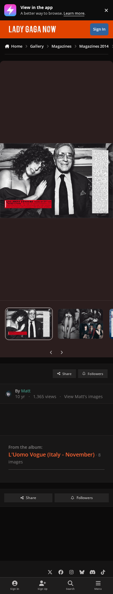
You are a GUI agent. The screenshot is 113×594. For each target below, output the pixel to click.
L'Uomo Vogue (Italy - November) (51, 454)
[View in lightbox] (56, 180)
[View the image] (29, 324)
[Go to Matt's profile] (8, 394)
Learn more (11, 10)
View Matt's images (83, 396)
